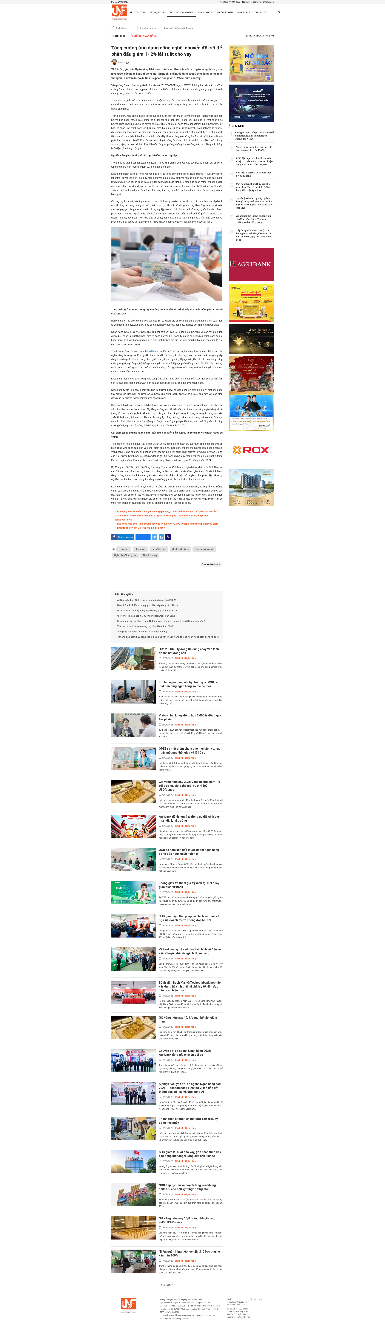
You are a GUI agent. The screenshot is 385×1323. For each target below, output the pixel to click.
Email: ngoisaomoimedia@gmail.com (259, 2)
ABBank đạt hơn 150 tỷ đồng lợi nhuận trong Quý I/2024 (146, 600)
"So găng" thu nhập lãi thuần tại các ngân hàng (142, 631)
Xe (265, 12)
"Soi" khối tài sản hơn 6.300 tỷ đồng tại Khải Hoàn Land (146, 615)
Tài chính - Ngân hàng (181, 12)
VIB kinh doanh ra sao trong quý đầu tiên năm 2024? (145, 626)
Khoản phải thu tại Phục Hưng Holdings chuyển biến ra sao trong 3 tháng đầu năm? (161, 621)
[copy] (168, 537)
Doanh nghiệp (205, 12)
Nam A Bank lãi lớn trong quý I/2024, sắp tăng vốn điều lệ (147, 605)
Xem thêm (166, 1285)
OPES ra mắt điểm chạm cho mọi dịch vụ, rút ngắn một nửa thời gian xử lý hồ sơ (189, 750)
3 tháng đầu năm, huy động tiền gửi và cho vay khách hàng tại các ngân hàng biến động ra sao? (168, 637)
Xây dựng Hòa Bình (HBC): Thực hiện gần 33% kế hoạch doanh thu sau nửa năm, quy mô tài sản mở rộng (254, 235)
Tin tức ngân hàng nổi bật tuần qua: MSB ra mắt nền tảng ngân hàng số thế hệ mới (188, 684)
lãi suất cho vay (149, 555)
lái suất (124, 549)
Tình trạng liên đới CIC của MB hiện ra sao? (140, 527)
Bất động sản (157, 12)
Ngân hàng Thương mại (125, 555)
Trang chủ (118, 36)
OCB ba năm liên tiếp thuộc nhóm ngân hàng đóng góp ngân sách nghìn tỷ (189, 852)
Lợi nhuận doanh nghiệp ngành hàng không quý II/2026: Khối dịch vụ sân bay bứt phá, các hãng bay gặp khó (254, 203)
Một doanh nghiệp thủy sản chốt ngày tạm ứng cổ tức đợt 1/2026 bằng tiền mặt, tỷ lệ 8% (253, 187)
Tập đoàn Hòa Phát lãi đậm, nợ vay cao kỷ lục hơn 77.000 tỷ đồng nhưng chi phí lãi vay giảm (167, 523)
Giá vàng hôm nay (148, 28)
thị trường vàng (159, 549)
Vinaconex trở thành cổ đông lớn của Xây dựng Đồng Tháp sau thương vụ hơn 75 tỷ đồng (253, 219)
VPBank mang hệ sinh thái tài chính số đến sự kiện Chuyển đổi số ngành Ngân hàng (190, 951)
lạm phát (140, 549)
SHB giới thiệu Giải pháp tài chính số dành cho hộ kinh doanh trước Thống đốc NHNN (190, 918)
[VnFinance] (119, 13)
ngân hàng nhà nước (204, 549)
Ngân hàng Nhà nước (150, 351)
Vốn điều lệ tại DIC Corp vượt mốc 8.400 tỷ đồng (253, 174)
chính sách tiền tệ (180, 549)
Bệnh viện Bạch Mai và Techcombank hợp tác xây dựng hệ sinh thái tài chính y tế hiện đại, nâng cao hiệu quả (190, 986)
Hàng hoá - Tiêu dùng (248, 12)
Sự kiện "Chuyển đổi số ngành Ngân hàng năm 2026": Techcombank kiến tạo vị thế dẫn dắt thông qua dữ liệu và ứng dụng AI (190, 1088)
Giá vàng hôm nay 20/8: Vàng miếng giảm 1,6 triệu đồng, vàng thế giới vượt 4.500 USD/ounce (189, 785)
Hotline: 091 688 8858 (231, 2)
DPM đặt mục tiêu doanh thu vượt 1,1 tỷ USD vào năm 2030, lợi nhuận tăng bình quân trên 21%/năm (254, 161)
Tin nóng (140, 12)
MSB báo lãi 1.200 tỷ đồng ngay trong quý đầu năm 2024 (147, 610)
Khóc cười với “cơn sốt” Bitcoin (178, 28)
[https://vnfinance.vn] (131, 12)
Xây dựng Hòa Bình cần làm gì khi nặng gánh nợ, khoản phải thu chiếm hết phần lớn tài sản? (167, 511)
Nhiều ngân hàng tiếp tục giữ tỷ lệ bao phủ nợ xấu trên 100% (254, 149)
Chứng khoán (225, 12)
